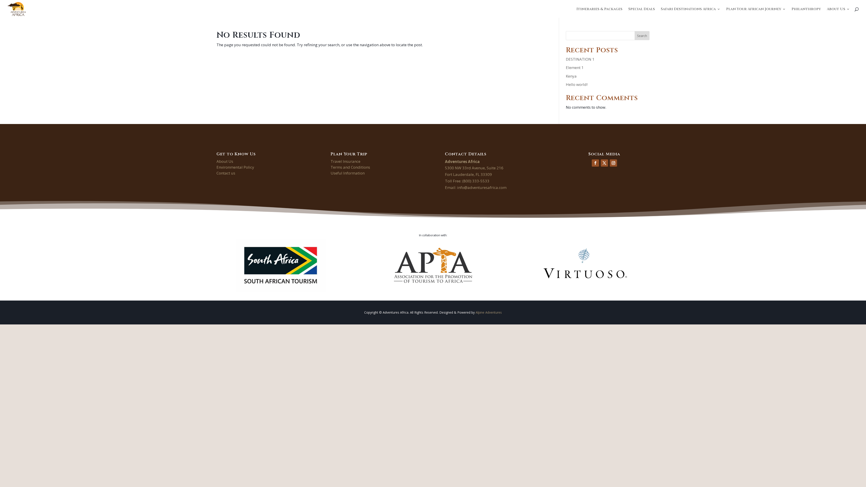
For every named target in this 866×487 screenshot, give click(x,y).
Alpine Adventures (489, 312)
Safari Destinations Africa (688, 9)
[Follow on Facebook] (595, 163)
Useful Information (348, 173)
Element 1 (575, 67)
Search (642, 36)
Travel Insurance (345, 161)
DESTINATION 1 (580, 59)
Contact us (225, 173)
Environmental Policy (235, 167)
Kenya (571, 76)
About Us (836, 9)
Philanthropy (806, 9)
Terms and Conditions (350, 167)
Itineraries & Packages (599, 9)
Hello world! (576, 84)
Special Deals (641, 9)
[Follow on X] (604, 163)
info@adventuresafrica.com (482, 187)
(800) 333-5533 (475, 181)
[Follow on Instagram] (613, 163)
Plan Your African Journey (753, 9)
